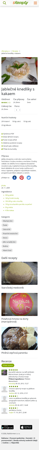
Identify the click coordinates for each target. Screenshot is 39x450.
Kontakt (29, 438)
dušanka (12, 405)
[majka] (4, 411)
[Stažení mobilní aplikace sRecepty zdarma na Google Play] (7, 427)
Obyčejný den (8, 221)
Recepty (15, 51)
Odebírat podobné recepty (12, 143)
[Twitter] (29, 178)
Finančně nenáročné (10, 234)
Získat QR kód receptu (11, 137)
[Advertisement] (19, 26)
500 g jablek (9, 195)
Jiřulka (3, 186)
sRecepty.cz (5, 51)
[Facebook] (14, 178)
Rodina (5, 246)
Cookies (6, 443)
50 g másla (9, 207)
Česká (5, 225)
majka (11, 412)
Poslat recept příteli (10, 140)
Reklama (4, 438)
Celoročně (6, 229)
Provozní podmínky (17, 438)
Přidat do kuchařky (10, 149)
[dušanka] (4, 399)
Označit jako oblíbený (10, 146)
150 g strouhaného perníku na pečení (18, 204)
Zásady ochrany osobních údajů (25, 440)
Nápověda (15, 443)
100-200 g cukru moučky (13, 201)
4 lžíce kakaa (9, 210)
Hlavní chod (7, 250)
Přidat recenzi (8, 365)
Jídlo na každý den (9, 242)
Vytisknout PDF (8, 134)
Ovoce (5, 238)
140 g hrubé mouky (12, 198)
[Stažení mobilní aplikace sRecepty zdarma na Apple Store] (26, 427)
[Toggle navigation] (35, 3)
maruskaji (12, 384)
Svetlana (12, 393)
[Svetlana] (4, 389)
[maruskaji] (4, 372)
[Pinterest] (22, 178)
